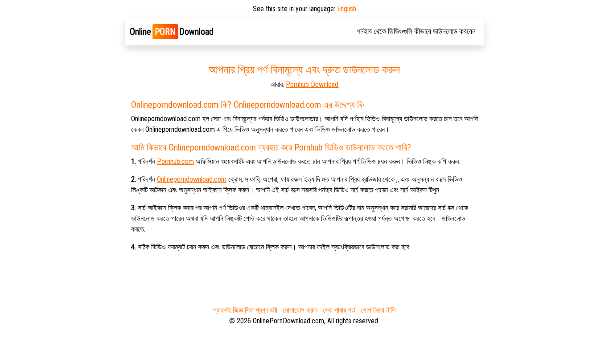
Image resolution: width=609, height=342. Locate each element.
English (346, 8)
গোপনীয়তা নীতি (378, 310)
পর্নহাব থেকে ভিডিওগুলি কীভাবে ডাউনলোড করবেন (416, 31)
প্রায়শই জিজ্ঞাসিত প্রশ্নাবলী (245, 310)
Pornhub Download (312, 84)
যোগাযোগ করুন (300, 310)
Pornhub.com (175, 161)
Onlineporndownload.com (191, 179)
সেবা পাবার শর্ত (339, 310)
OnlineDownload (172, 31)
